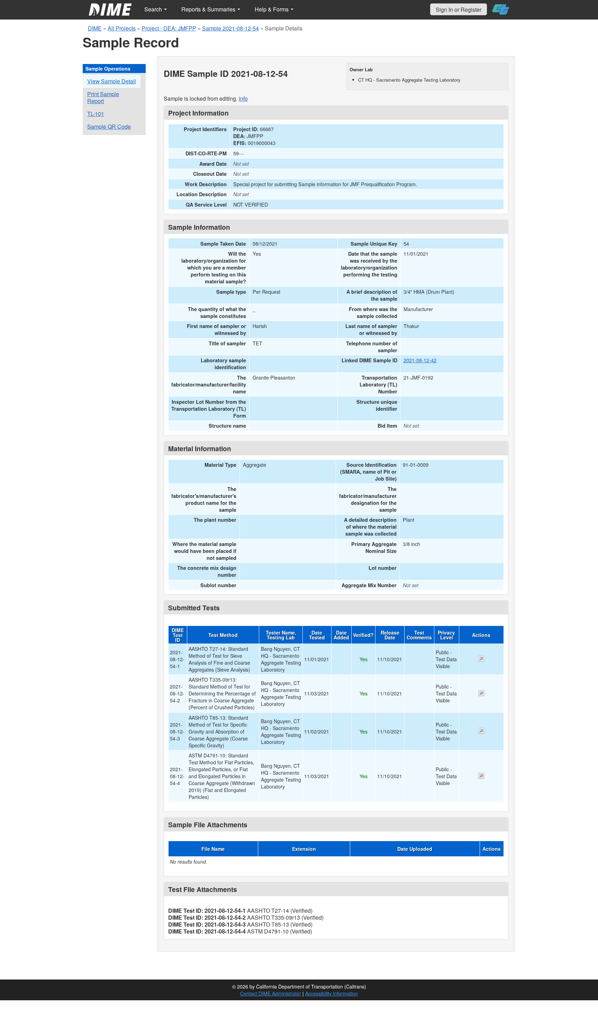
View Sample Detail (111, 81)
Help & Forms (272, 9)
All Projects (122, 28)
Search (153, 9)
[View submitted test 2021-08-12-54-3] (481, 731)
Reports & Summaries (209, 9)
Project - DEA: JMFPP (169, 28)
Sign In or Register (458, 9)
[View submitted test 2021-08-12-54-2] (481, 693)
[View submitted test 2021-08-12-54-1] (481, 659)
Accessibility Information (331, 993)
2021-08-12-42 (420, 360)
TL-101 (95, 114)
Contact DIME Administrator (270, 993)
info (243, 98)
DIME (95, 28)
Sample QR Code (109, 126)
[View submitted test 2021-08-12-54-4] (481, 776)
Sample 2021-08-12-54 (230, 28)
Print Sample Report (103, 97)
